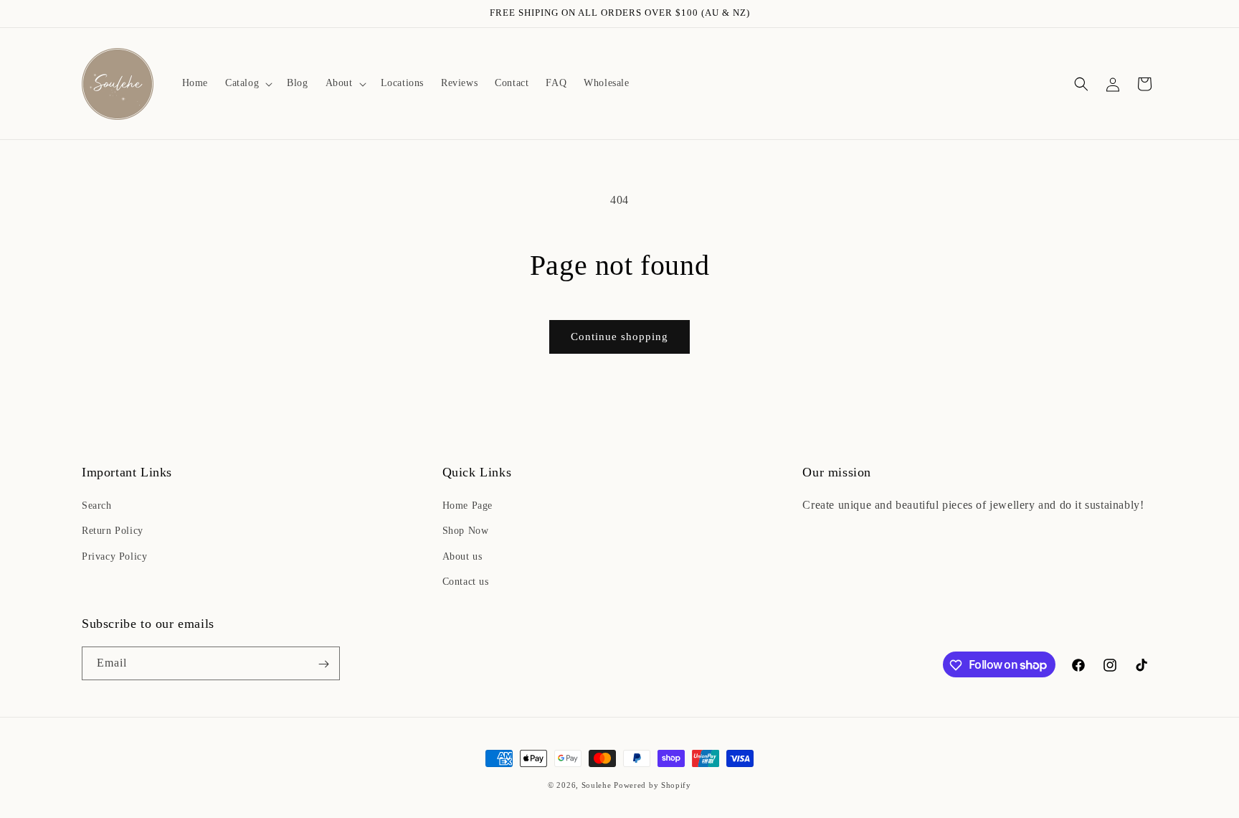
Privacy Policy (114, 556)
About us (462, 556)
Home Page (467, 505)
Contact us (465, 581)
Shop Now (465, 531)
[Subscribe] (323, 664)
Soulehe (596, 785)
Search (97, 505)
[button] (247, 83)
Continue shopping (619, 336)
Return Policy (112, 531)
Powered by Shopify (652, 785)
